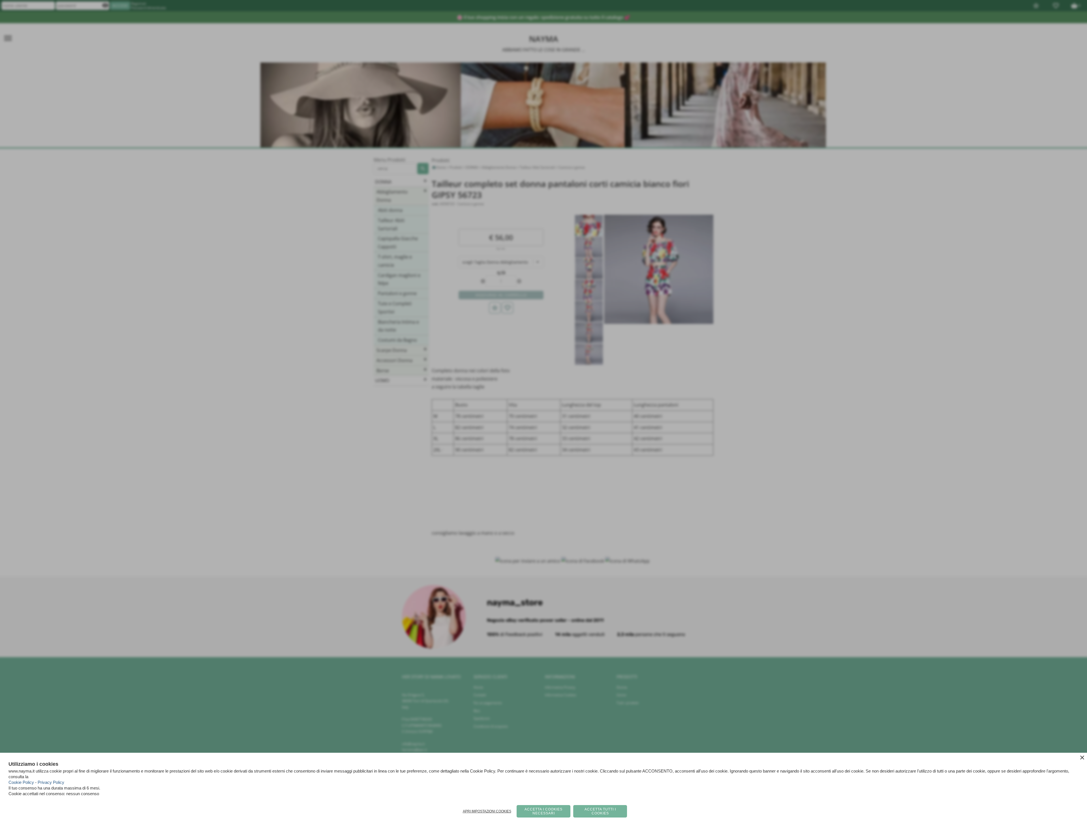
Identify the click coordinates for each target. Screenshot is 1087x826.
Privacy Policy (51, 782)
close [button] (1082, 757)
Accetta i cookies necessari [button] (543, 811)
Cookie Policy (21, 782)
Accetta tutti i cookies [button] (600, 811)
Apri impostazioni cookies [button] (487, 811)
